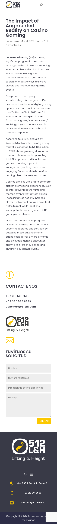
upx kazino (25, 214)
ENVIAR (44, 421)
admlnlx (14, 41)
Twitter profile (19, 112)
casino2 (40, 41)
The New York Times (34, 175)
